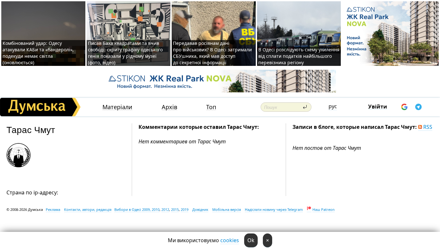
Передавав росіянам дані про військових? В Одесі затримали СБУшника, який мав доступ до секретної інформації (212, 53)
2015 (175, 209)
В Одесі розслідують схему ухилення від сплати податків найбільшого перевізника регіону (299, 56)
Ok (250, 240)
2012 (165, 209)
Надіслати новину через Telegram (274, 209)
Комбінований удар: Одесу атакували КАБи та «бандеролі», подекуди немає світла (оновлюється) (38, 53)
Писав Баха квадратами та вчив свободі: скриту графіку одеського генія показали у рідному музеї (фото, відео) (125, 53)
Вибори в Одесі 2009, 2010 (136, 209)
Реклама (53, 209)
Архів (169, 107)
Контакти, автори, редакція (87, 209)
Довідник (200, 209)
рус (333, 106)
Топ (211, 107)
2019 (184, 209)
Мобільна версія (226, 209)
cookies (229, 240)
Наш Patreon (323, 209)
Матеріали (117, 107)
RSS (427, 126)
